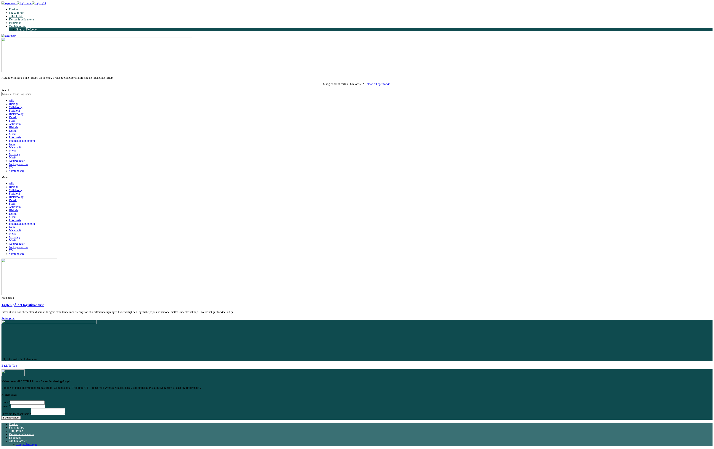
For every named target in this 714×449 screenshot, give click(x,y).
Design (13, 130)
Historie (13, 127)
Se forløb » (8, 318)
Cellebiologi (16, 107)
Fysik (12, 120)
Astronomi (15, 124)
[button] (357, 177)
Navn (5, 402)
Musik (12, 134)
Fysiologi (14, 110)
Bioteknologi (16, 114)
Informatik (15, 137)
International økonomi (22, 140)
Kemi (12, 144)
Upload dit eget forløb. (377, 84)
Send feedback (11, 417)
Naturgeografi (17, 160)
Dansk (13, 117)
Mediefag (14, 154)
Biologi (13, 103)
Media (12, 150)
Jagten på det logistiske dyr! (22, 305)
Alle (11, 100)
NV (11, 167)
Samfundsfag (16, 170)
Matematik (15, 147)
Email (6, 406)
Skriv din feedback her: (16, 414)
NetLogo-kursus (18, 164)
